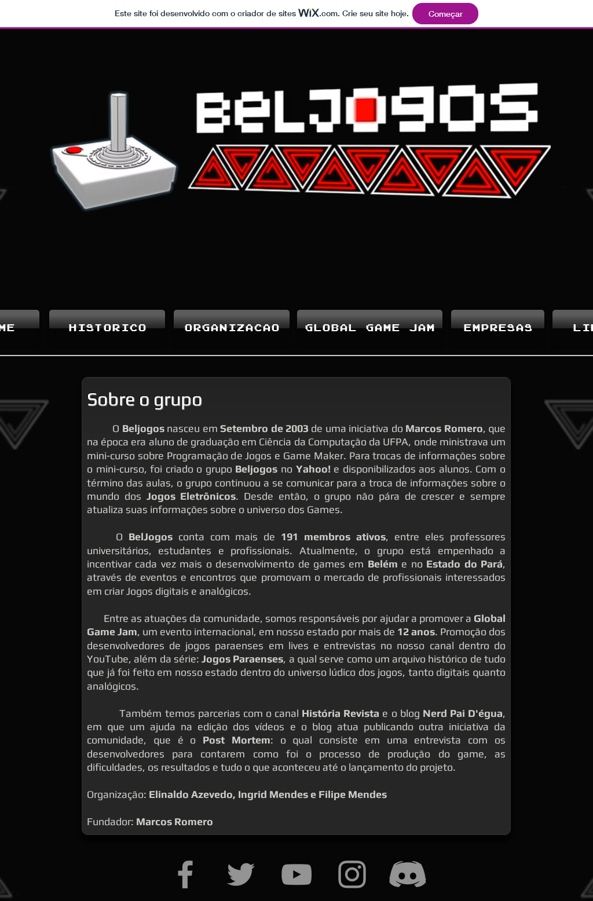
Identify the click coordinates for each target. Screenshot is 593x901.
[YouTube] (296, 874)
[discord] (407, 874)
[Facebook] (185, 874)
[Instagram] (352, 874)
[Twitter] (240, 874)
